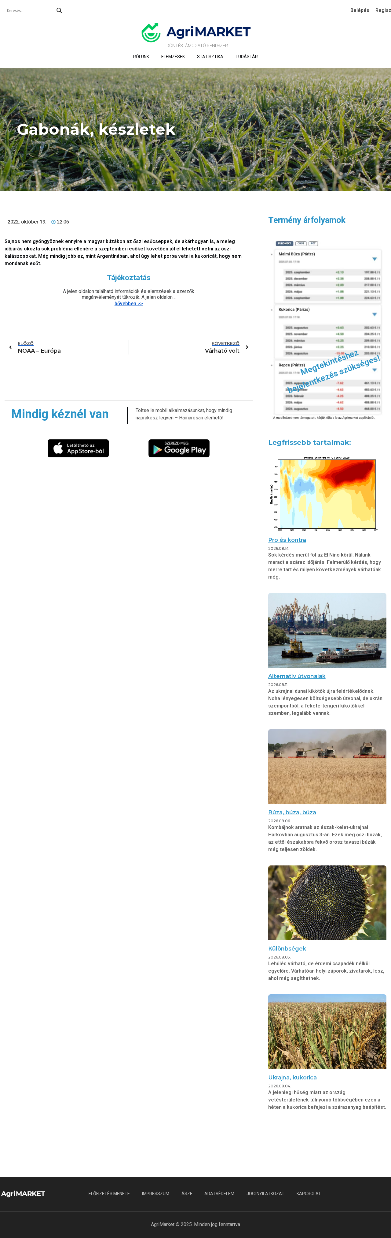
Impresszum (155, 1193)
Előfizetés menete (109, 1193)
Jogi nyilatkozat (265, 1193)
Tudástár (247, 56)
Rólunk (141, 56)
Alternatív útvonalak (297, 676)
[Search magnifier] (59, 10)
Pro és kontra (287, 540)
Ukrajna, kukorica (292, 1077)
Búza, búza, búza (292, 812)
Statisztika (210, 56)
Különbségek (287, 948)
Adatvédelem (219, 1193)
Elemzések (173, 56)
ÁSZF (186, 1193)
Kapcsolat (309, 1193)
